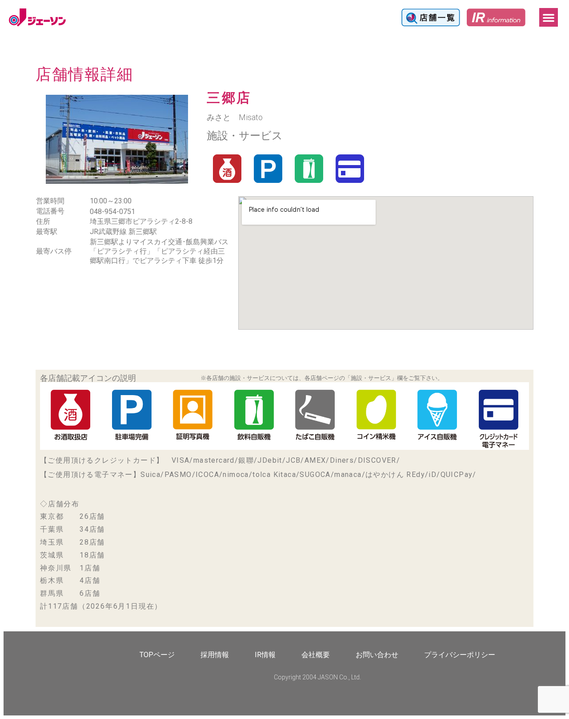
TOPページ (157, 654)
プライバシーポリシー (459, 654)
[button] (548, 17)
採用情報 (214, 654)
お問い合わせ (377, 654)
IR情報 (265, 654)
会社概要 (315, 654)
